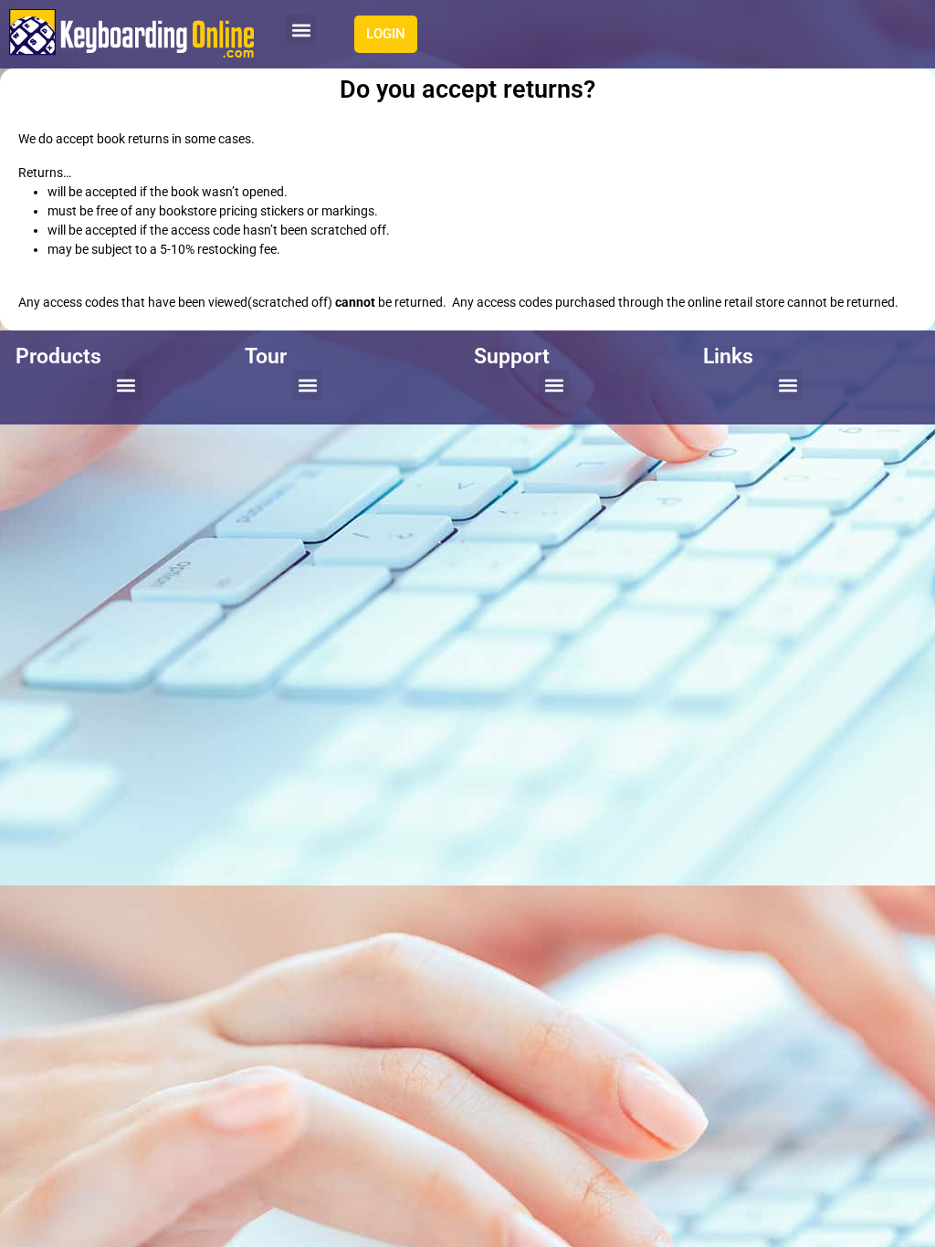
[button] (301, 30)
